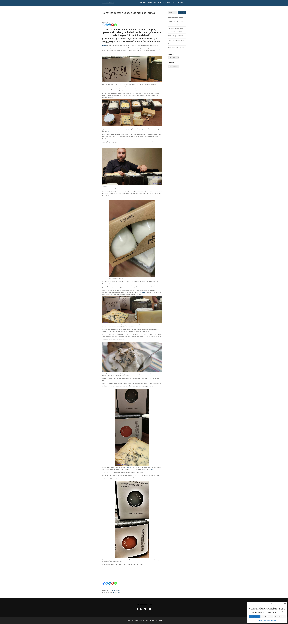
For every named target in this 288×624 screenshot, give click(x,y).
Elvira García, (142, 129)
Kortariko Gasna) (143, 292)
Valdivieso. (109, 131)
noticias (114, 592)
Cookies (160, 620)
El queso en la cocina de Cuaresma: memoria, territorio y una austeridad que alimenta (176, 29)
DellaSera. (151, 469)
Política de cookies (262, 620)
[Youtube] (149, 609)
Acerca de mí (152, 2)
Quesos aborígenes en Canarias (175, 47)
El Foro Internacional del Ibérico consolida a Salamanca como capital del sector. (176, 23)
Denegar (267, 616)
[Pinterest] (112, 25)
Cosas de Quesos (115, 590)
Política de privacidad (271, 620)
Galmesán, (128, 467)
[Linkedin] (109, 25)
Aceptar (255, 616)
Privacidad (154, 620)
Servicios (143, 2)
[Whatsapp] (115, 25)
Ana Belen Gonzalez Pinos (127, 16)
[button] (285, 604)
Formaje (104, 45)
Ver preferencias (279, 616)
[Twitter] (106, 25)
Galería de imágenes (164, 2)
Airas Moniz (151, 129)
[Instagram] (141, 609)
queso (120, 592)
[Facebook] (104, 25)
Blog (174, 2)
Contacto (181, 2)
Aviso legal (148, 620)
